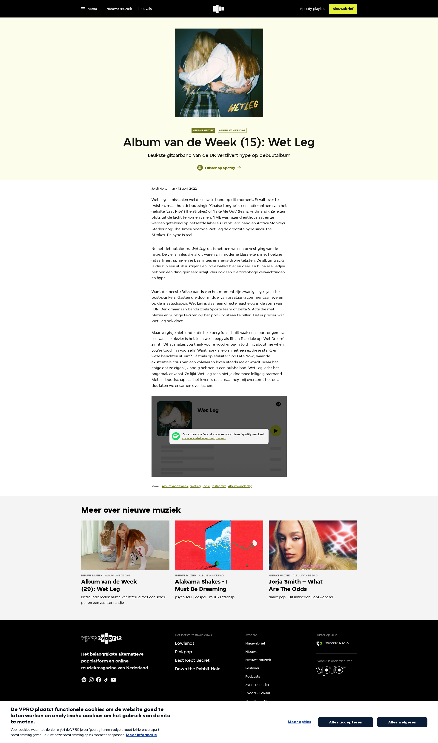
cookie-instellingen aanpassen (204, 438)
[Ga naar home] (219, 8)
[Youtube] (113, 679)
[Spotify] (84, 679)
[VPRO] (331, 671)
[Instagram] (91, 679)
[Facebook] (98, 679)
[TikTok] (106, 679)
